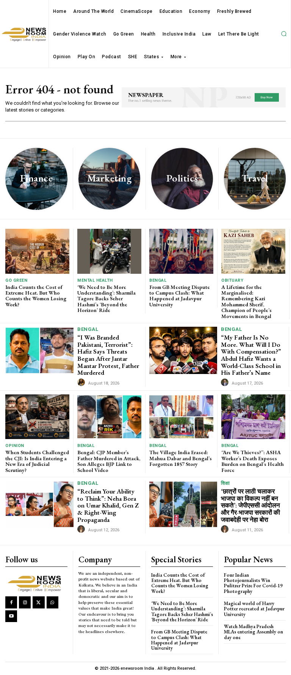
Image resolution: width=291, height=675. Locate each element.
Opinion (14, 446)
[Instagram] (25, 602)
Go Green (16, 280)
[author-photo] (82, 383)
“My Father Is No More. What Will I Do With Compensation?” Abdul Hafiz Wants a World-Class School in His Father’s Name (251, 355)
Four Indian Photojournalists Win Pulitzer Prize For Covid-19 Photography (253, 583)
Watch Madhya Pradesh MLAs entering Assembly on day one (253, 632)
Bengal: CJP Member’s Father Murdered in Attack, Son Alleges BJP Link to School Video (108, 461)
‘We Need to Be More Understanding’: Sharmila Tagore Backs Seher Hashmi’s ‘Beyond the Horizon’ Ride (106, 299)
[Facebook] (11, 602)
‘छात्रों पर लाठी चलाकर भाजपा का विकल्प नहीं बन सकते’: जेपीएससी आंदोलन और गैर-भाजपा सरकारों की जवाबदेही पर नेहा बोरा (250, 505)
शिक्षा (225, 483)
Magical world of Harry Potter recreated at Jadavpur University (254, 609)
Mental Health (95, 280)
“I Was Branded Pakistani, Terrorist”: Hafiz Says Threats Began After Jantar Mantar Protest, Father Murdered (108, 355)
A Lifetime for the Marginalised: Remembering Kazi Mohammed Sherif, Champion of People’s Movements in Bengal (246, 302)
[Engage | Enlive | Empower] (36, 583)
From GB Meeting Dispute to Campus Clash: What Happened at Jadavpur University (179, 296)
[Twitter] (38, 602)
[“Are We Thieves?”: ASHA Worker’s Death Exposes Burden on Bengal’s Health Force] (253, 416)
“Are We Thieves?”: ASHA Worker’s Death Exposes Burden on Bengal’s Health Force (252, 461)
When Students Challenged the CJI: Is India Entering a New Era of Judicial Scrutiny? (37, 461)
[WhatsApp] (52, 602)
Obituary (232, 280)
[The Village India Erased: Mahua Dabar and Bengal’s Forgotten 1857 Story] (181, 416)
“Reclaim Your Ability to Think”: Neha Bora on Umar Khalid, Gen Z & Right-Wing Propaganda (108, 505)
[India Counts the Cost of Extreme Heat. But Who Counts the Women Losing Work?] (37, 251)
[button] (284, 34)
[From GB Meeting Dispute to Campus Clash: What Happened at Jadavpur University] (181, 251)
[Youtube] (11, 616)
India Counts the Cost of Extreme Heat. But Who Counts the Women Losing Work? (35, 296)
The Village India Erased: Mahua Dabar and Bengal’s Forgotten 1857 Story (180, 458)
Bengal (157, 280)
